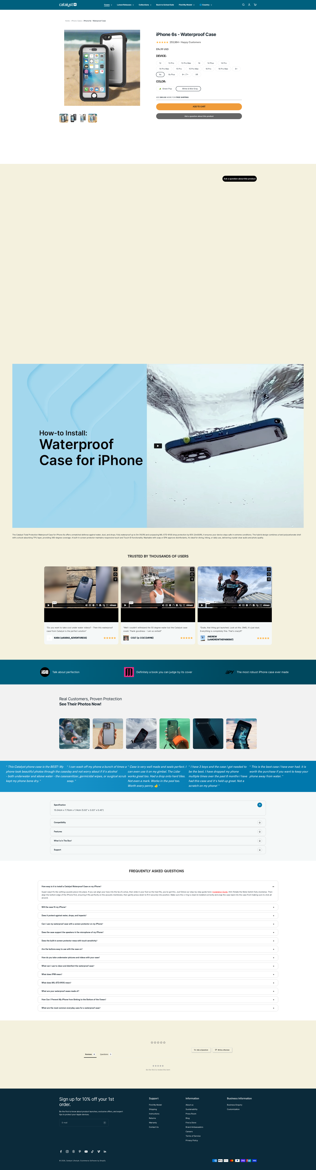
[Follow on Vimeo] (98, 1151)
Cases (107, 5)
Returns (152, 1118)
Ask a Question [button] (202, 1050)
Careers (189, 1131)
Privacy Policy (192, 1140)
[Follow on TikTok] (92, 1151)
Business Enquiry (234, 1105)
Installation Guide (220, 892)
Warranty (153, 1122)
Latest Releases (124, 5)
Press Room (191, 1114)
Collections (144, 5)
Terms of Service (193, 1136)
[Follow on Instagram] (67, 1151)
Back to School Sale (165, 5)
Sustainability (191, 1109)
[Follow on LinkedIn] (105, 1151)
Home (67, 21)
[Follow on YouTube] (86, 1151)
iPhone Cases (76, 21)
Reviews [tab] (88, 1054)
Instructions (154, 1114)
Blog (188, 1118)
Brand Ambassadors (194, 1127)
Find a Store (191, 1122)
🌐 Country (204, 5)
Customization (233, 1109)
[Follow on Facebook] (61, 1151)
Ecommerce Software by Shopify (93, 1161)
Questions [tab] (104, 1054)
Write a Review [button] (223, 1050)
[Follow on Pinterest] (79, 1151)
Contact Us (154, 1127)
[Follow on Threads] (73, 1151)
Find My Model (185, 5)
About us (189, 1105)
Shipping (153, 1109)
